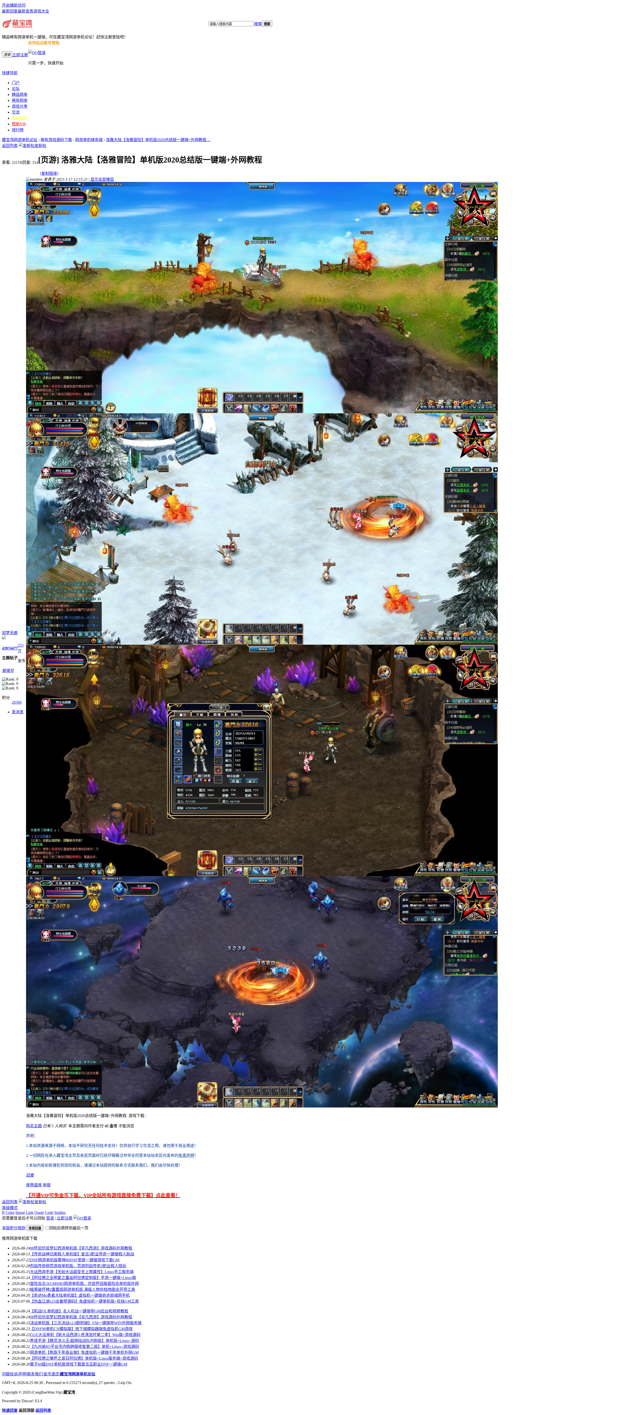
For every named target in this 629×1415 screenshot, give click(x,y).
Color (10, 1212)
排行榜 (18, 130)
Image (20, 1212)
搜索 (258, 24)
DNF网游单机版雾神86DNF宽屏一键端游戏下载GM (74, 1260)
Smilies (60, 1212)
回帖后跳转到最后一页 (68, 1228)
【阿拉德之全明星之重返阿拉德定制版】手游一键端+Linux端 (83, 1278)
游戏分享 (20, 106)
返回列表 (10, 146)
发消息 (18, 712)
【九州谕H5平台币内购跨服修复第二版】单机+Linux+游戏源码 (84, 1346)
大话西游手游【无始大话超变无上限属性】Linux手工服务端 (82, 1272)
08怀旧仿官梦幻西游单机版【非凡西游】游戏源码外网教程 (81, 1248)
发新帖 (40, 146)
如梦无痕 (10, 633)
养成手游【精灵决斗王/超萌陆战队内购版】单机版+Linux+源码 (84, 1341)
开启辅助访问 (14, 5)
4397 (6, 648)
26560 (17, 702)
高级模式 (10, 1208)
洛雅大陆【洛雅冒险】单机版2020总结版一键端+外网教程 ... (158, 140)
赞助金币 (20, 118)
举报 (47, 1185)
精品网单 (20, 94)
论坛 (16, 89)
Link (29, 1212)
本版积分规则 (14, 1228)
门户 (16, 83)
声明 (22, 1374)
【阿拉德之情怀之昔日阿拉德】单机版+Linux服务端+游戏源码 (84, 1358)
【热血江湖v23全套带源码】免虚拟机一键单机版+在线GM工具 (84, 1301)
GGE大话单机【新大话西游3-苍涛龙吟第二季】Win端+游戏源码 (85, 1335)
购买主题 (34, 1126)
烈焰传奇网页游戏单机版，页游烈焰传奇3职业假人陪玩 (78, 1266)
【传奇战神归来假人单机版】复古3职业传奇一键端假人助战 (82, 1254)
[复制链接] (49, 173)
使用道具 (34, 1185)
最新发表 (25, 11)
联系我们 (35, 1374)
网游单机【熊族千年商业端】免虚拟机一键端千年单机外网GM (84, 1352)
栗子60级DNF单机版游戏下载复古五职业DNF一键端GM (78, 1364)
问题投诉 (10, 1374)
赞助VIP (19, 124)
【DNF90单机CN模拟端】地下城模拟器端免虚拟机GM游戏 (81, 1329)
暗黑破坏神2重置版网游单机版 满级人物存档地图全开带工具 (82, 1289)
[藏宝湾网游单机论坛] (17, 27)
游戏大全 (41, 11)
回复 (30, 1175)
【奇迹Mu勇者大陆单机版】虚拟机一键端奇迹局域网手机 (80, 1295)
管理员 (8, 671)
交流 (16, 112)
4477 (14, 648)
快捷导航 (10, 73)
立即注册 (20, 55)
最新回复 (10, 11)
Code (49, 1212)
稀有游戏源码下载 (56, 140)
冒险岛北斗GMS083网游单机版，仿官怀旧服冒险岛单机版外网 (84, 1283)
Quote (39, 1212)
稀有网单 (20, 100)
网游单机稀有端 (89, 140)
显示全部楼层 (102, 179)
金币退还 (51, 1374)
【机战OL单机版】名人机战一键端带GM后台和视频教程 (79, 1311)
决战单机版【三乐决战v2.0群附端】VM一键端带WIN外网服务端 (86, 1323)
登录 (50, 1218)
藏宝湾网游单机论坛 (19, 140)
